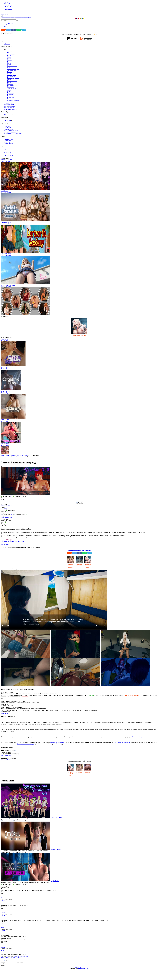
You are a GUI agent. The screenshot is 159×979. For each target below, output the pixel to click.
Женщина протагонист (13, 99)
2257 (11, 957)
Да (11, 852)
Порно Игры (7, 140)
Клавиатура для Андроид (11, 130)
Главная (6, 2)
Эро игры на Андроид (138, 737)
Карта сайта (7, 152)
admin (6, 456)
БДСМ (9, 55)
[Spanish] (83, 18)
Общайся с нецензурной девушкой (70, 566)
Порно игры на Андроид (8, 455)
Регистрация (4, 14)
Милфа (9, 58)
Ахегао (9, 90)
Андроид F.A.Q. (8, 129)
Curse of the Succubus (56, 817)
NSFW (9, 64)
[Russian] (82, 18)
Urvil (2, 897)
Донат (5, 24)
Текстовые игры (11, 70)
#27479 (3, 950)
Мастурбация (11, 76)
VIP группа (7, 44)
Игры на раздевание (13, 78)
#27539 (3, 915)
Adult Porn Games (9, 139)
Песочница (10, 97)
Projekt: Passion (55, 881)
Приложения (7, 6)
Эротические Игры (9, 109)
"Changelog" (5, 544)
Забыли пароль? (79, 967)
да (11, 496)
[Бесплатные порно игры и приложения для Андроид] (16, 17)
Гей (8, 52)
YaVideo (19, 957)
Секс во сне (10, 87)
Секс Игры (7, 142)
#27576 (3, 900)
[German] (78, 18)
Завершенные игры (9, 106)
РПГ (8, 61)
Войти (2, 965)
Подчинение (10, 94)
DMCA (15, 957)
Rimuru (3, 912)
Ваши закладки (8, 23)
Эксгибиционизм (12, 66)
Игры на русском (9, 104)
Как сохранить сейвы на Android (13, 133)
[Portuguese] (80, 18)
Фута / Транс (10, 54)
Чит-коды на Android (10, 132)
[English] (75, 18)
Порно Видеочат (8, 9)
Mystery (9, 91)
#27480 (3, 930)
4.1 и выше (4, 508)
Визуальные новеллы (13, 85)
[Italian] (79, 18)
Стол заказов (7, 127)
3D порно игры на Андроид (122, 742)
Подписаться (4, 713)
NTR (8, 67)
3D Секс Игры (8, 5)
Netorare (9, 72)
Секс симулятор (11, 75)
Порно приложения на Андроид (26, 744)
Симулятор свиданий (13, 69)
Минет (9, 57)
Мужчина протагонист (13, 100)
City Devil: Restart (55, 849)
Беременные (10, 93)
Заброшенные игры (9, 107)
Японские (10, 84)
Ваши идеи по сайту (9, 150)
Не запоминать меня (8, 964)
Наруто (9, 63)
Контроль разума (12, 81)
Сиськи (9, 73)
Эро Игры (7, 3)
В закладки (4, 500)
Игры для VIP (8, 103)
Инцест (9, 60)
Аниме (9, 79)
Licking (9, 82)
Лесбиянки (10, 51)
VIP (5, 26)
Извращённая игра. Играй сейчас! (80, 335)
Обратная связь (8, 8)
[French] (77, 18)
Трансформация (11, 88)
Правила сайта (8, 153)
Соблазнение (11, 96)
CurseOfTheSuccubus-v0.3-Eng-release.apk (12, 541)
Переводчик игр (8, 126)
